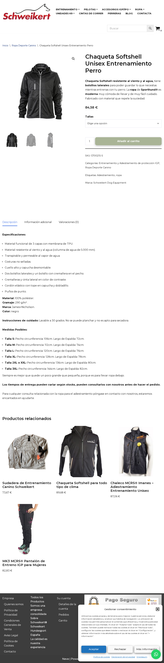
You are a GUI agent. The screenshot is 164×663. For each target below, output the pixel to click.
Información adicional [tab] (38, 222)
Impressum (142, 657)
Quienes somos (13, 604)
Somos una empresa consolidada (38, 609)
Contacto (10, 651)
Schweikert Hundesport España (38, 630)
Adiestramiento (106, 175)
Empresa (8, 598)
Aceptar (94, 649)
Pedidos (64, 614)
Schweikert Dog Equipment (109, 182)
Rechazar (120, 649)
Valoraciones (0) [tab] (69, 222)
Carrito (63, 620)
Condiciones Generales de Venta (12, 625)
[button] (157, 609)
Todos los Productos (37, 599)
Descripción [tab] (9, 222)
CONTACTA (144, 13)
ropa (119, 175)
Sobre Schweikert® (38, 620)
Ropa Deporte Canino (24, 45)
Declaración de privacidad (123, 657)
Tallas (89, 116)
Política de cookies (101, 657)
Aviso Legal (11, 635)
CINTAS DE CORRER (91, 13)
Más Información (146, 649)
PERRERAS (114, 13)
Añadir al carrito (128, 141)
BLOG (129, 13)
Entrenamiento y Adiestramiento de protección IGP (129, 163)
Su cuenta (63, 598)
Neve (65, 658)
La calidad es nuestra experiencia (38, 643)
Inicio (5, 45)
